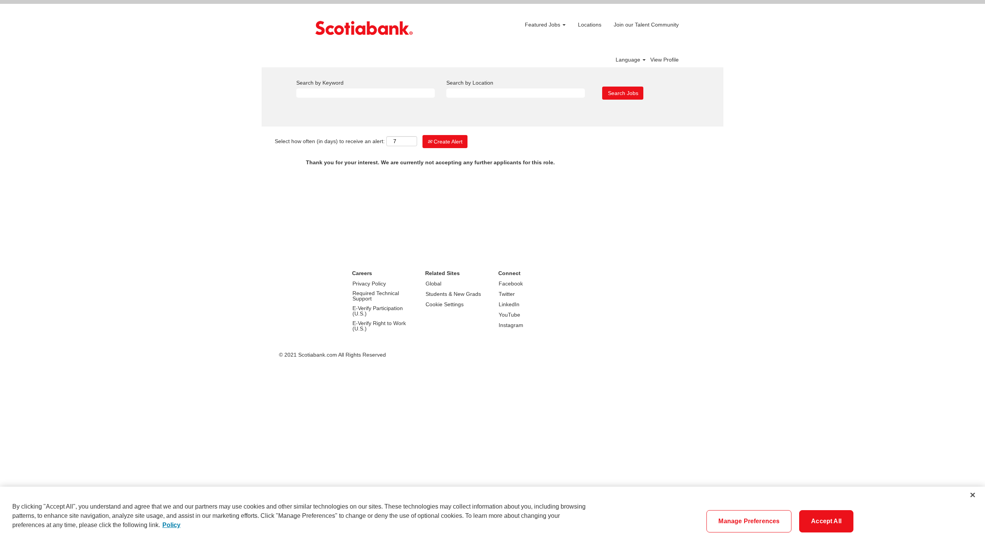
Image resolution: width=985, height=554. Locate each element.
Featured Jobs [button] (543, 25)
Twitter (507, 294)
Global (433, 283)
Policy (171, 525)
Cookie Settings (445, 304)
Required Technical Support (375, 296)
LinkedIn (509, 304)
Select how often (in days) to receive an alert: (330, 141)
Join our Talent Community (646, 25)
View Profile (664, 60)
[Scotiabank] (364, 28)
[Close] (972, 494)
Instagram (511, 325)
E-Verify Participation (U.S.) (377, 311)
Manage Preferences (749, 521)
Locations (589, 25)
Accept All (826, 521)
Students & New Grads (453, 294)
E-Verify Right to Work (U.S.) (379, 326)
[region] (492, 520)
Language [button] (629, 60)
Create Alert (447, 141)
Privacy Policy (369, 283)
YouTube (509, 315)
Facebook (511, 283)
